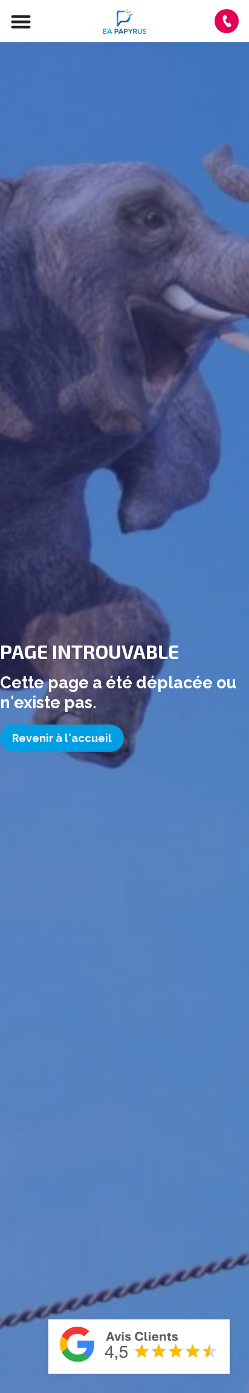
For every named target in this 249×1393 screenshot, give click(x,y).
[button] (20, 21)
